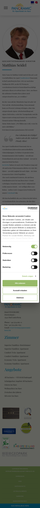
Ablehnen (20, 298)
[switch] (34, 253)
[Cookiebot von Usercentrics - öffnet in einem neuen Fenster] (28, 208)
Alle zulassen (20, 283)
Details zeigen (27, 276)
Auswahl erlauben (20, 290)
